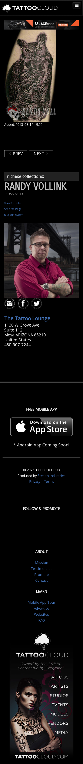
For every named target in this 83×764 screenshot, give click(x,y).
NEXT (40, 153)
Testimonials (41, 568)
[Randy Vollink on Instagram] (10, 304)
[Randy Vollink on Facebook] (24, 304)
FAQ (41, 620)
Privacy (34, 481)
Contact (41, 580)
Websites (41, 614)
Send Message (12, 209)
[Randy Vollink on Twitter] (37, 304)
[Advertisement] (38, 138)
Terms (49, 481)
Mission (41, 562)
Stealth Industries (52, 476)
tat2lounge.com (13, 215)
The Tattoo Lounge (27, 318)
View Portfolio (12, 203)
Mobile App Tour (41, 602)
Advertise (41, 608)
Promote (41, 574)
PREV (17, 153)
